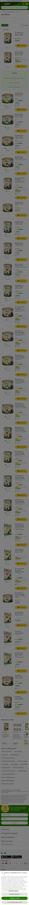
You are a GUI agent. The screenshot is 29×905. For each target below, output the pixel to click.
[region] (14, 888)
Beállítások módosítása (14, 894)
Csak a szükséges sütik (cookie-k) (14, 902)
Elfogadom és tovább (14, 898)
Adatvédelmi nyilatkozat (13, 890)
